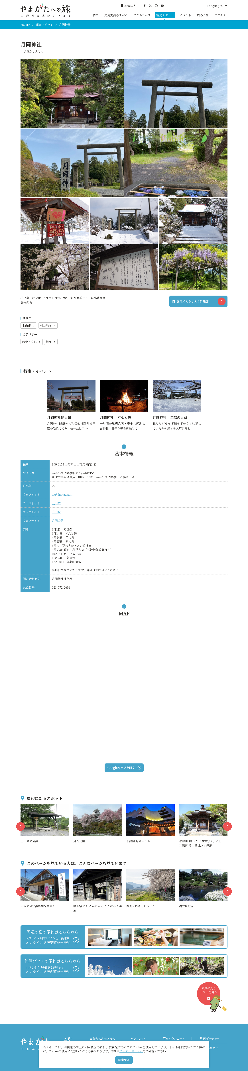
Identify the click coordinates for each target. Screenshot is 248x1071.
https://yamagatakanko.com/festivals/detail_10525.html (71, 384)
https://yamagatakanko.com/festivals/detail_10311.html (124, 384)
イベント (185, 15)
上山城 (56, 512)
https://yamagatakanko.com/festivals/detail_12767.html (177, 384)
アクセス (220, 15)
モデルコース (142, 15)
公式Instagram (62, 494)
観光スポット (165, 15)
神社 (49, 342)
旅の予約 (203, 15)
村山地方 (46, 325)
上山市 (26, 325)
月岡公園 (58, 521)
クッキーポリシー (131, 1051)
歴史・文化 (29, 342)
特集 (96, 15)
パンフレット (138, 1038)
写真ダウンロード (174, 1038)
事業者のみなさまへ (102, 1038)
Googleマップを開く (121, 768)
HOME (25, 24)
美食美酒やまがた (116, 15)
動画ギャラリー (209, 1038)
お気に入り (131, 5)
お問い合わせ (209, 1048)
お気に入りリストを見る (208, 990)
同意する (124, 1060)
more (24, 806)
